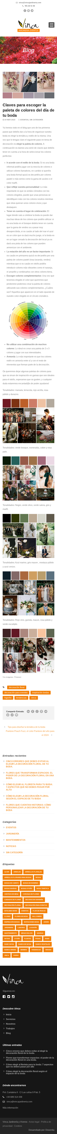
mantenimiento (10, 933)
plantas (27, 938)
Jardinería (12, 834)
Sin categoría (36, 120)
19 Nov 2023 (10, 120)
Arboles (17, 872)
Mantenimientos (15, 840)
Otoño (17, 938)
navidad (40, 933)
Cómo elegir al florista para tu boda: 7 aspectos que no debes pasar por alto (29, 787)
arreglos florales (33, 872)
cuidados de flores (12, 899)
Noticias (11, 846)
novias (7, 938)
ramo (47, 938)
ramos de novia (24, 944)
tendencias (21, 698)
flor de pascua (39, 911)
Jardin (46, 922)
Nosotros (10, 1024)
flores (7, 916)
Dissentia (49, 1130)
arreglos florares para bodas (17, 877)
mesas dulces (26, 933)
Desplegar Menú (51, 25)
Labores (21, 927)
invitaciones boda (31, 922)
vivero (16, 955)
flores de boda (21, 916)
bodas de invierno (30, 883)
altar (6, 872)
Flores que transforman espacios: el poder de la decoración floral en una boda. (30, 775)
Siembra (23, 950)
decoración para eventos (16, 692)
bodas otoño (26, 888)
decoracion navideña (34, 899)
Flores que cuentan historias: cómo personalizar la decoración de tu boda (28, 807)
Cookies (18, 1126)
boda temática (43, 888)
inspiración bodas (40, 692)
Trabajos (10, 1028)
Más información (10, 1108)
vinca (33, 698)
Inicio (8, 1014)
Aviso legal (34, 1122)
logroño (8, 698)
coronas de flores (31, 894)
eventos (24, 911)
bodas (38, 877)
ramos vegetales (43, 944)
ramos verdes (10, 950)
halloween (37, 916)
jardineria (8, 927)
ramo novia (9, 944)
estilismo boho (10, 911)
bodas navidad (10, 888)
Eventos (24, 120)
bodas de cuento (11, 883)
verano (48, 950)
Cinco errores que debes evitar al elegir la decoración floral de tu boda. (27, 764)
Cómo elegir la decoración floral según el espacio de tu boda (26, 1072)
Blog (8, 1033)
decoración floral (17, 687)
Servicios (10, 1019)
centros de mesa (11, 894)
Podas (38, 938)
